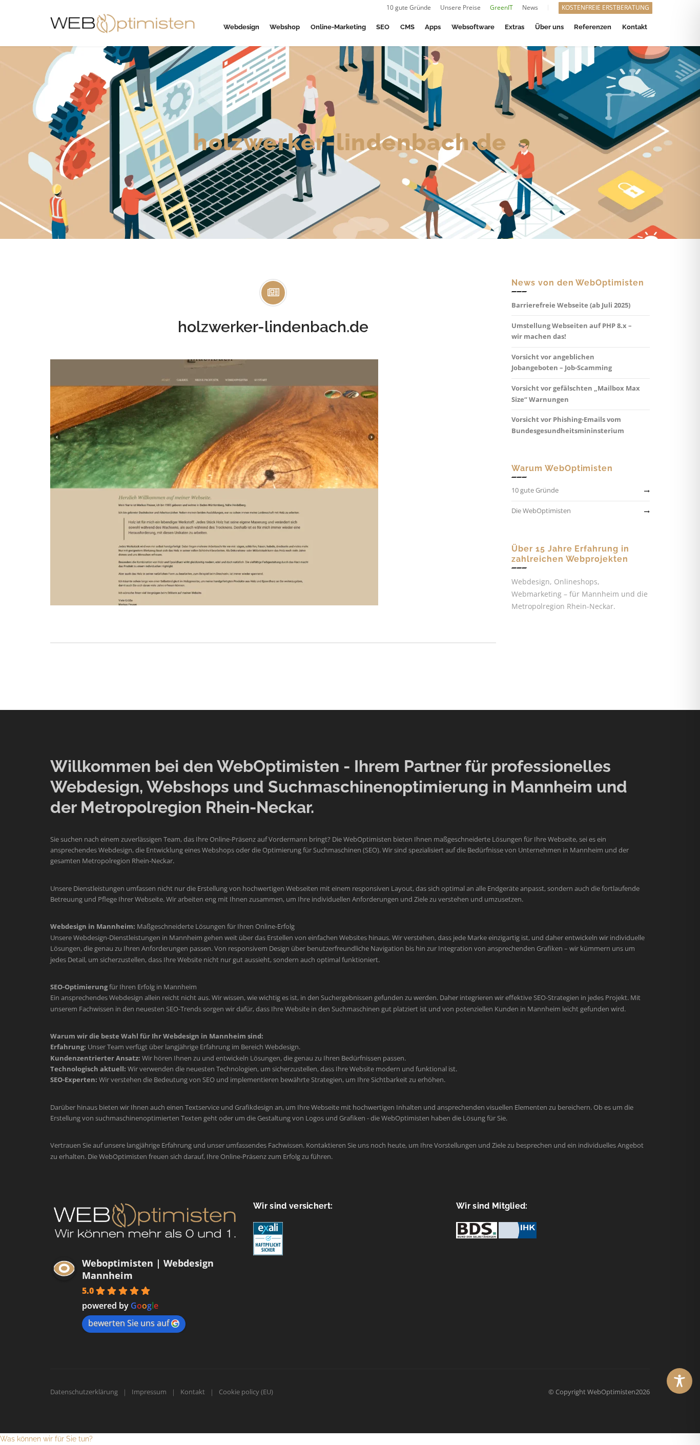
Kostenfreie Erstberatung (605, 7)
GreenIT (501, 7)
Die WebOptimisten (541, 510)
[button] (46, 1439)
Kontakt (192, 1391)
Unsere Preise (460, 7)
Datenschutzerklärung (84, 1391)
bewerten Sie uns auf (128, 1323)
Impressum (149, 1391)
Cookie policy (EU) (246, 1391)
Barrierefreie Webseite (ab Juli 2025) (570, 305)
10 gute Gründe (408, 7)
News (530, 7)
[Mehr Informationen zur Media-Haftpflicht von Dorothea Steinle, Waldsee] (268, 1238)
